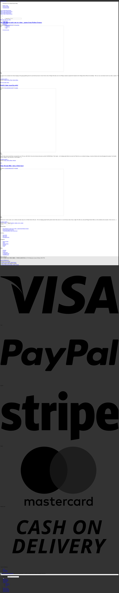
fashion (16, 223)
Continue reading (4, 78)
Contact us (5, 570)
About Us (5, 24)
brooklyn (12, 223)
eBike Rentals (5, 580)
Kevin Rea (17, 25)
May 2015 (5, 236)
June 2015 (5, 235)
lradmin (16, 87)
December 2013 (6, 237)
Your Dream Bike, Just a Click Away (12, 166)
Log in (4, 251)
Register (4, 250)
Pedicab (8, 82)
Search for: (7, 18)
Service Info (5, 23)
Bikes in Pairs (2, 19)
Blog (5, 19)
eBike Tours (5, 21)
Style (5, 223)
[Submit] (3, 578)
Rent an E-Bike (6, 6)
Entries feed (5, 252)
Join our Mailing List (4, 260)
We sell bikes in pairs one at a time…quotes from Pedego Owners (21, 22)
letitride (16, 168)
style (19, 223)
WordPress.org (6, 254)
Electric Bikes (9, 19)
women (21, 223)
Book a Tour (5, 5)
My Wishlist (5, 571)
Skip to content (3, 1)
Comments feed (6, 253)
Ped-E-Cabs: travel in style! (9, 85)
